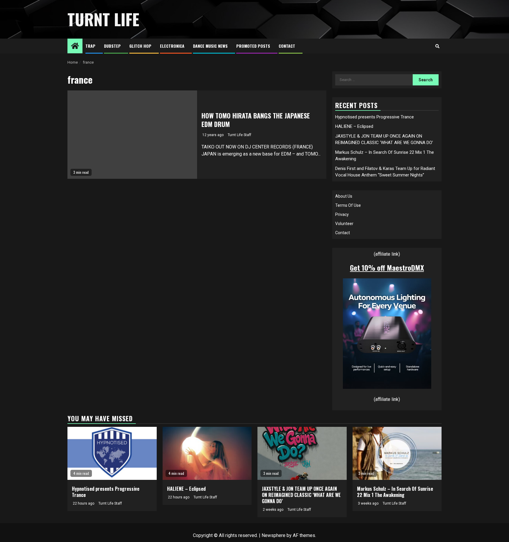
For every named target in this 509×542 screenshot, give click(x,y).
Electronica (172, 46)
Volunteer (344, 223)
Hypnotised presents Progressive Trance (374, 117)
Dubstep (112, 46)
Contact (287, 46)
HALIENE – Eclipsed (354, 126)
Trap (90, 46)
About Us (343, 196)
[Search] (437, 46)
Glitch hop (140, 46)
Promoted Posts (253, 46)
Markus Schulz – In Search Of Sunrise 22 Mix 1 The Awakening (395, 491)
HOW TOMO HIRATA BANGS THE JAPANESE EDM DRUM (255, 120)
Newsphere (273, 535)
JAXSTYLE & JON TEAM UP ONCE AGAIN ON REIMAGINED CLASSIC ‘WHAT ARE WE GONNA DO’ (301, 495)
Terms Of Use (348, 205)
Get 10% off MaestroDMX (387, 267)
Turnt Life (103, 19)
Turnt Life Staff (239, 135)
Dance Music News (210, 46)
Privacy (342, 214)
